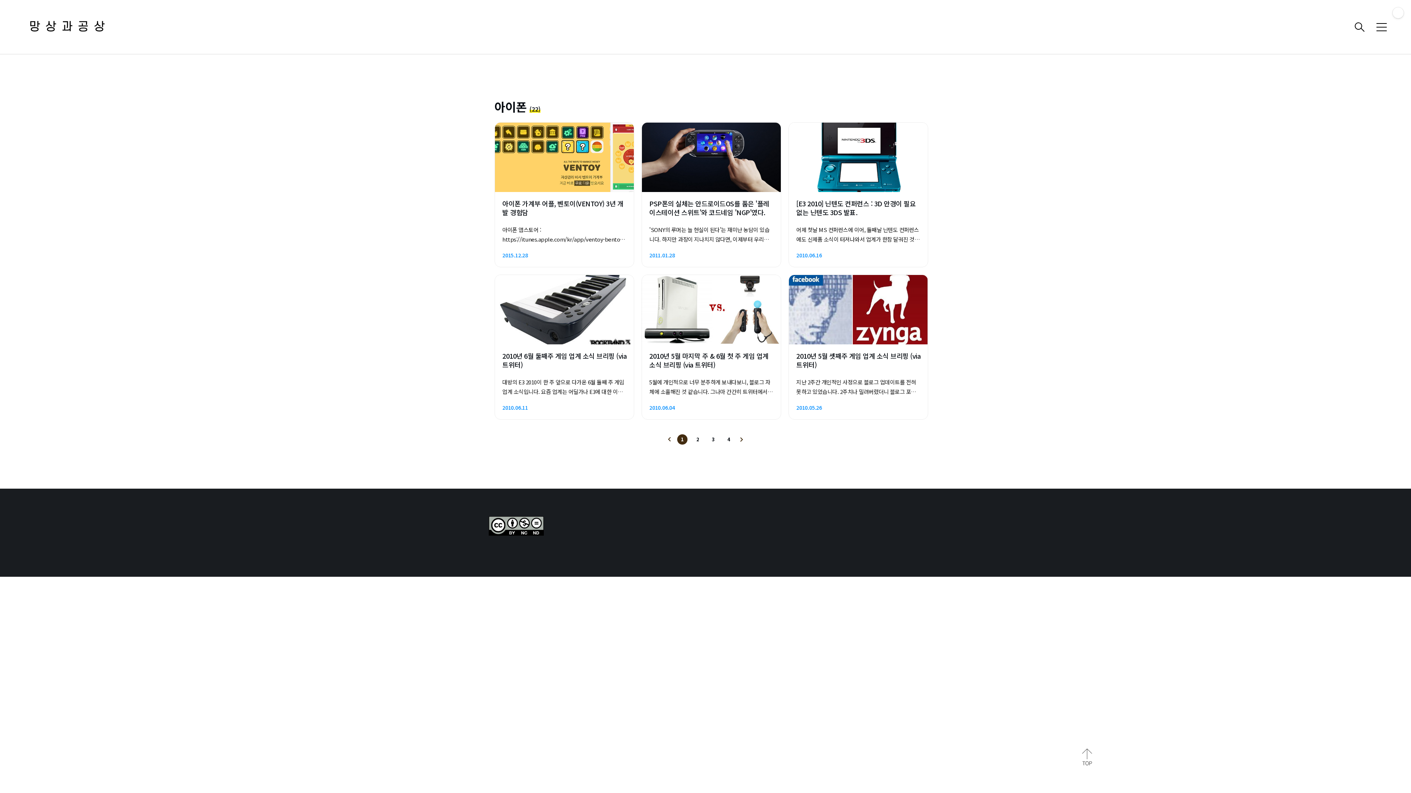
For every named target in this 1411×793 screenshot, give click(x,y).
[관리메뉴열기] (1398, 12)
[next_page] (741, 439)
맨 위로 (1087, 757)
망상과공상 (69, 27)
